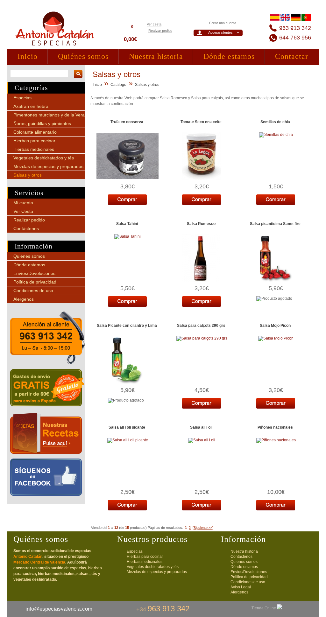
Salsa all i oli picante (127, 427)
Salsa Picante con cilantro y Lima (127, 325)
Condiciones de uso (33, 290)
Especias (22, 97)
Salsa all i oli (201, 427)
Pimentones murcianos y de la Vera (49, 114)
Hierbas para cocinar (34, 140)
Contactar (291, 56)
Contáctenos (26, 228)
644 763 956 (295, 37)
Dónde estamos (229, 56)
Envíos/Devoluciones (34, 273)
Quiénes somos (83, 56)
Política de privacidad (34, 281)
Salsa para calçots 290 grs (201, 325)
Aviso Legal (240, 587)
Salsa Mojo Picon (275, 325)
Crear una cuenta (222, 23)
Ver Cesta (23, 211)
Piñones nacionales (275, 427)
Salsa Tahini (127, 223)
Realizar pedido (160, 30)
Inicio (28, 56)
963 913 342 (295, 28)
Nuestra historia (156, 56)
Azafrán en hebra (30, 106)
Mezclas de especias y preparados (48, 166)
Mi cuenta (23, 202)
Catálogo (118, 84)
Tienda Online (264, 608)
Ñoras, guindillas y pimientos (42, 123)
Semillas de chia (275, 122)
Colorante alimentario (35, 132)
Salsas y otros (27, 175)
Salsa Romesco (201, 223)
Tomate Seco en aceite (201, 122)
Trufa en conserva (126, 122)
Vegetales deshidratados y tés (43, 157)
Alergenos (23, 299)
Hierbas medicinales (33, 149)
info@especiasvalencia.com (58, 609)
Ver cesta (154, 24)
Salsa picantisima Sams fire (275, 223)
